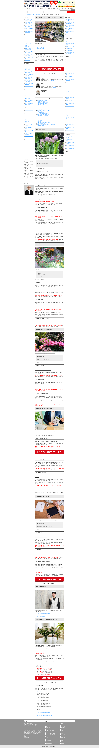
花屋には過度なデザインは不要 (42, 103)
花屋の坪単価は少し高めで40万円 (43, 115)
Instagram (62, 740)
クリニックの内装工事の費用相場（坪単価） (70, 26)
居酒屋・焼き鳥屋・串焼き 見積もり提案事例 (28, 69)
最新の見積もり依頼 (41, 125)
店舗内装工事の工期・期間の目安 (70, 44)
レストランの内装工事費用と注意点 (70, 109)
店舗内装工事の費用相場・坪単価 (70, 32)
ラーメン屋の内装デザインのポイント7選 (70, 106)
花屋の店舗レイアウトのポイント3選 (42, 105)
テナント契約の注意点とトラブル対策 (70, 137)
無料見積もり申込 (48, 727)
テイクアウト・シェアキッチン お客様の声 (29, 134)
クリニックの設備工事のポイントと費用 (70, 88)
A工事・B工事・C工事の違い (70, 46)
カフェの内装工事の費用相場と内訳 (70, 104)
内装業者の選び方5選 (69, 50)
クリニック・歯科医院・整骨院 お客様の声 (29, 139)
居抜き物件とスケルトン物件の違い (70, 128)
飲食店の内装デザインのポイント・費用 (70, 67)
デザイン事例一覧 (48, 739)
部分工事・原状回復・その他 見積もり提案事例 (29, 104)
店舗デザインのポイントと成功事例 (70, 61)
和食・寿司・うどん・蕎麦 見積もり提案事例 (28, 81)
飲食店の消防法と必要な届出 (70, 148)
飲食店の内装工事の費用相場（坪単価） (70, 20)
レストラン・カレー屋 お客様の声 (29, 128)
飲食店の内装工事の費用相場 (50, 730)
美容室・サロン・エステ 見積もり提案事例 (29, 92)
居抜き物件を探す (40, 120)
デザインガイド (63, 726)
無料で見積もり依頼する (41, 48)
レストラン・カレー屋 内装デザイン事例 (29, 37)
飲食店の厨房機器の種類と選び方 (70, 77)
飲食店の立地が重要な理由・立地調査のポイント (70, 130)
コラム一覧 (62, 730)
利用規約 (25, 736)
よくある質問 (63, 734)
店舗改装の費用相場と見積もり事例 (70, 154)
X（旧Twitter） (63, 741)
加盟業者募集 (63, 737)
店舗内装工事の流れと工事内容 (70, 41)
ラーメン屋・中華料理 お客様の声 (29, 119)
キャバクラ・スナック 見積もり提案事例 (29, 86)
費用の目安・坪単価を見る (41, 45)
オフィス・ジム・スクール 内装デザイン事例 (28, 52)
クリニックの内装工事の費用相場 (50, 733)
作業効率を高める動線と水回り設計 (43, 109)
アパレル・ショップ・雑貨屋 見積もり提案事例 (44, 715)
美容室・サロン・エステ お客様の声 (29, 137)
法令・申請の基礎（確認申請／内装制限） (70, 143)
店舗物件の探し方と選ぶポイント (70, 125)
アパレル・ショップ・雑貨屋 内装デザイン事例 (29, 55)
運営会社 (25, 735)
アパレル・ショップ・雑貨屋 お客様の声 (29, 145)
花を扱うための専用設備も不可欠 (43, 102)
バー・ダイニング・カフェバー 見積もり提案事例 (29, 66)
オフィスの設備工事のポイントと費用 (70, 91)
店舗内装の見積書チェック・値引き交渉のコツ (70, 53)
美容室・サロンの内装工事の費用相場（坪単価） (70, 23)
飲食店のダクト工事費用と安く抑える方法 (70, 80)
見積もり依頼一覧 (39, 691)
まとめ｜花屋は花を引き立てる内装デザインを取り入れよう (46, 124)
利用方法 (47, 726)
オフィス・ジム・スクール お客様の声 (28, 142)
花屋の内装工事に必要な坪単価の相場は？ (43, 114)
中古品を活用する (40, 121)
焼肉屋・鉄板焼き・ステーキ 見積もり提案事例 (29, 78)
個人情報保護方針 (26, 737)
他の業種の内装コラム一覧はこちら (70, 118)
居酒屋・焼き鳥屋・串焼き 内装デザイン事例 (28, 23)
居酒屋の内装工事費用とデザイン (70, 101)
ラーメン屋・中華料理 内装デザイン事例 (29, 29)
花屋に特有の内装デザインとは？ (42, 100)
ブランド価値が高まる (41, 112)
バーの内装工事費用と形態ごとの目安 (70, 98)
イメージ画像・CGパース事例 (29, 58)
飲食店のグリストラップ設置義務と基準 (70, 82)
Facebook (62, 743)
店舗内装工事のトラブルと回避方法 (70, 140)
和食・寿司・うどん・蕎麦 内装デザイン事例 (28, 34)
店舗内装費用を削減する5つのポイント (70, 34)
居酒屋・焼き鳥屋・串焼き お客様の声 (28, 113)
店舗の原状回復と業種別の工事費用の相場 (70, 157)
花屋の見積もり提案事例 (41, 616)
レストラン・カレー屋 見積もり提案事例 (29, 84)
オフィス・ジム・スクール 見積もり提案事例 (28, 98)
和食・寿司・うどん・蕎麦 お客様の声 (28, 125)
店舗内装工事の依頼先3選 (69, 48)
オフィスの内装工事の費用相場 (50, 734)
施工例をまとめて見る (40, 47)
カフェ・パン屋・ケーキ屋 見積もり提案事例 (28, 72)
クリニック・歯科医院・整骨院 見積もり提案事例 (29, 95)
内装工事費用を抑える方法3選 (41, 119)
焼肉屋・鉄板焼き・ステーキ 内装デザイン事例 (29, 32)
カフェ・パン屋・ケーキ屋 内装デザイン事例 (28, 26)
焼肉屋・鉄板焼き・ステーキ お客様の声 (29, 122)
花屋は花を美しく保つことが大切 (43, 101)
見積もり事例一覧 (48, 740)
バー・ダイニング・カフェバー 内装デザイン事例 (29, 20)
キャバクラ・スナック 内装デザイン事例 (29, 40)
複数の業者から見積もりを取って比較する (44, 122)
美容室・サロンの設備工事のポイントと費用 (70, 85)
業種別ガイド (63, 727)
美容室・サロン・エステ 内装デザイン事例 (29, 46)
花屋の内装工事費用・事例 (41, 123)
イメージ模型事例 (27, 60)
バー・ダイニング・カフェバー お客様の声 (29, 110)
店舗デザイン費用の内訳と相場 (70, 64)
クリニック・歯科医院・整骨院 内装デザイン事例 (29, 49)
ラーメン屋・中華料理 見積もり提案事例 (29, 75)
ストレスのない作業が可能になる (43, 113)
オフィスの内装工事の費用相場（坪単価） (43, 613)
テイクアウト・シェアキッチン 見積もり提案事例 (29, 89)
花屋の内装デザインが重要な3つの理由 (43, 110)
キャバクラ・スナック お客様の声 (29, 131)
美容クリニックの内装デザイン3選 (70, 115)
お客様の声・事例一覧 (49, 741)
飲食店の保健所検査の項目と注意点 (70, 146)
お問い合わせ (63, 733)
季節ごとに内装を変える (41, 104)
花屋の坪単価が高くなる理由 (42, 116)
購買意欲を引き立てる (41, 111)
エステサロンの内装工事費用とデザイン (70, 112)
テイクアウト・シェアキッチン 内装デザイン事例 (29, 43)
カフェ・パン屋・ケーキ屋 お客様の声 (28, 116)
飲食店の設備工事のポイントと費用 (70, 74)
